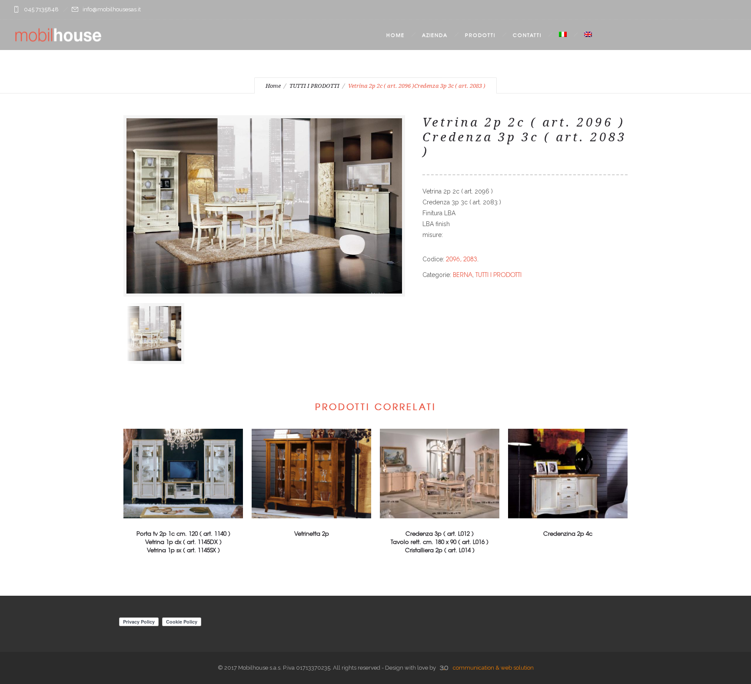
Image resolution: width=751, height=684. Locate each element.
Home (395, 34)
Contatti (527, 34)
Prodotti (480, 34)
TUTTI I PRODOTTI (314, 86)
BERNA (462, 274)
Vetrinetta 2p (311, 533)
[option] (155, 333)
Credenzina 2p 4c (567, 533)
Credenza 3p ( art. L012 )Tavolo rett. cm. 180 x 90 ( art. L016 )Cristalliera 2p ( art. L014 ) (439, 541)
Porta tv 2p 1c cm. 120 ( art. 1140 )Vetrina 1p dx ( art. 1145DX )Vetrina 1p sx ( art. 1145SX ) (183, 541)
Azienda (435, 34)
